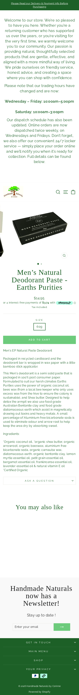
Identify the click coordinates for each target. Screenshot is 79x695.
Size (39, 320)
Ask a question (39, 480)
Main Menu (39, 651)
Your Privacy (38, 669)
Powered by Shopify (39, 692)
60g (39, 326)
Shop (38, 660)
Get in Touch (38, 642)
